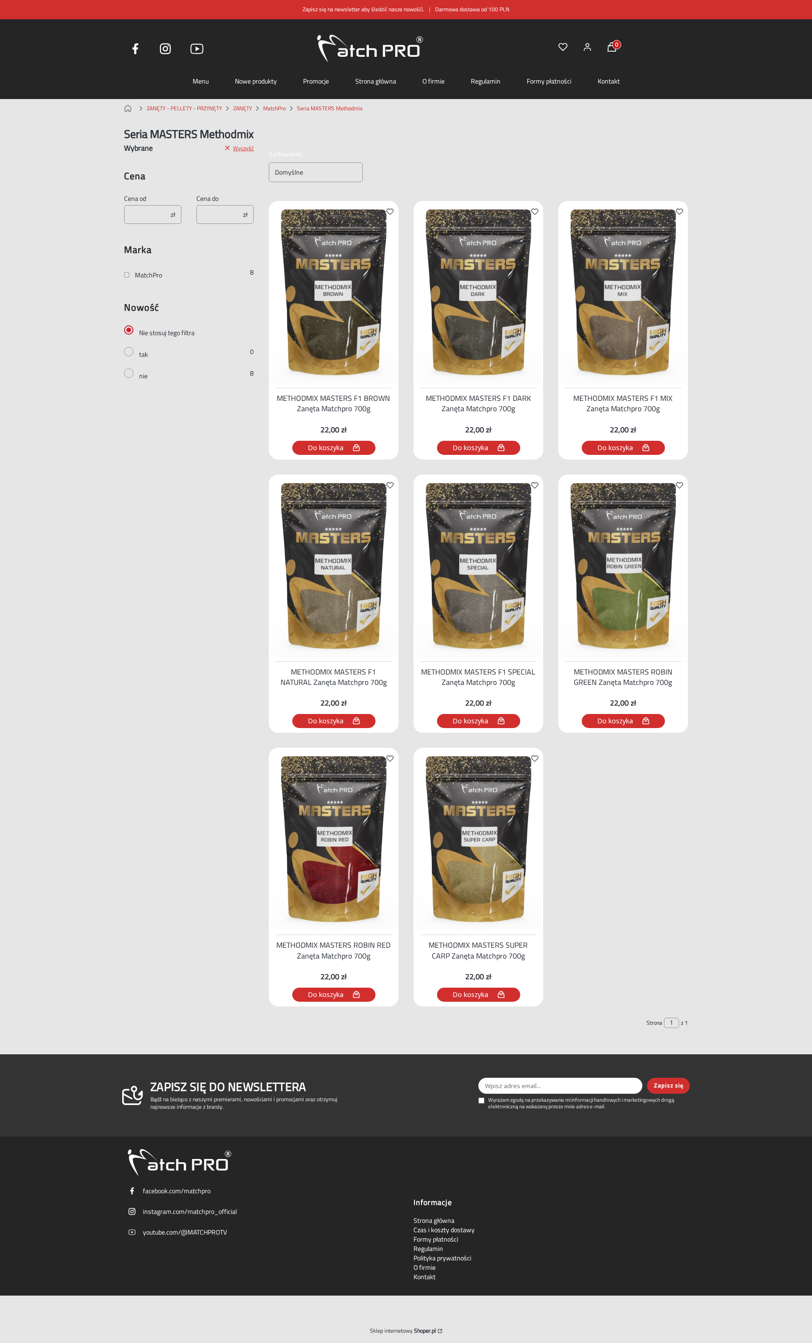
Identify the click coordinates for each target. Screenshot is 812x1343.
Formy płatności (549, 81)
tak (143, 354)
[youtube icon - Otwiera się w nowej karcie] (197, 48)
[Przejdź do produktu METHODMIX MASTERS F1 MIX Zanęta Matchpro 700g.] (623, 292)
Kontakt (609, 81)
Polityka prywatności (442, 1258)
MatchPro (274, 108)
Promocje (316, 81)
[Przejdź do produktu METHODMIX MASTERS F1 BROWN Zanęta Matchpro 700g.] (333, 292)
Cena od (135, 198)
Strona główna (375, 81)
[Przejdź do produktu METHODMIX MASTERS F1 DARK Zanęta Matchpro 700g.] (478, 292)
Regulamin (485, 81)
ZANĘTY (242, 108)
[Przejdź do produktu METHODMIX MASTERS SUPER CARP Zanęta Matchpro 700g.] (478, 839)
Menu (201, 81)
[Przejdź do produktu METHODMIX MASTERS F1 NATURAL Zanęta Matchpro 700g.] (333, 566)
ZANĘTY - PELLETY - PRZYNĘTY (184, 108)
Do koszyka (326, 447)
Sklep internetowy (403, 1330)
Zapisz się (668, 1086)
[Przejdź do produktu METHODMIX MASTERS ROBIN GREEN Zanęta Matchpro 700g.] (623, 566)
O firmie (433, 81)
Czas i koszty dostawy (444, 1230)
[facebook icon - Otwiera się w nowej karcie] (135, 49)
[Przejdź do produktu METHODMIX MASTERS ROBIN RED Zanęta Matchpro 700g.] (333, 839)
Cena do (207, 198)
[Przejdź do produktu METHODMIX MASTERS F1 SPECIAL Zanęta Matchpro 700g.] (478, 566)
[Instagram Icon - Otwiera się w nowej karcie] (165, 49)
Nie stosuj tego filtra (167, 333)
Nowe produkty (256, 81)
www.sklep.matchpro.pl (129, 108)
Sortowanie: (285, 154)
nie (143, 376)
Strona (654, 1023)
